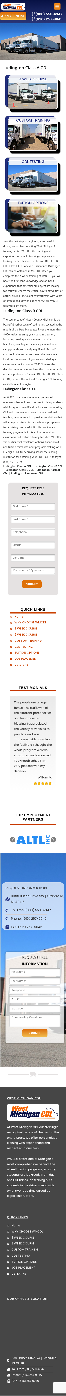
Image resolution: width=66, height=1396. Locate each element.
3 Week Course (33, 79)
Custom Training (33, 120)
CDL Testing (33, 161)
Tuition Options (33, 202)
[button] (13, 16)
